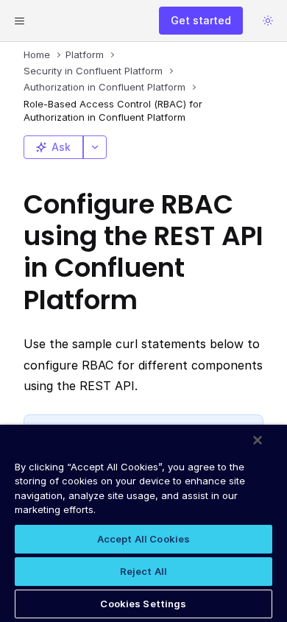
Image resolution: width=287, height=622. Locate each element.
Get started (201, 20)
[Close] (257, 440)
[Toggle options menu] (95, 147)
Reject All (143, 571)
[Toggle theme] (268, 20)
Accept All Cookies (143, 539)
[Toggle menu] (19, 20)
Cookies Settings (143, 603)
